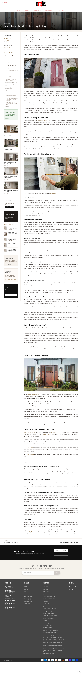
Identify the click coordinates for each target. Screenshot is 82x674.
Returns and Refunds (28, 601)
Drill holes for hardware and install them (11, 77)
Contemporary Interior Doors (49, 596)
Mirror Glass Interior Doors (48, 653)
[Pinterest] (75, 587)
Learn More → (8, 264)
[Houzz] (72, 590)
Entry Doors (45, 601)
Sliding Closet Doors (47, 627)
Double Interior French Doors (49, 599)
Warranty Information (28, 596)
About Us (26, 589)
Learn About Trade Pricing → (10, 280)
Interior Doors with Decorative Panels (51, 610)
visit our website (30, 454)
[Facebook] (72, 587)
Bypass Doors (46, 591)
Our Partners (26, 593)
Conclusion (7, 106)
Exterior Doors (46, 603)
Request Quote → (9, 206)
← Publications (7, 35)
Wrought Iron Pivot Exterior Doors (50, 632)
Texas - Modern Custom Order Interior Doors (52, 635)
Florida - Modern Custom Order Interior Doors (52, 637)
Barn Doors (45, 589)
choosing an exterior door (33, 394)
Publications (49, 10)
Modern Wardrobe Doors (48, 618)
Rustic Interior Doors (47, 625)
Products (26, 10)
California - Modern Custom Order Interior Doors (53, 634)
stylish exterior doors (56, 432)
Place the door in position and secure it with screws (11, 80)
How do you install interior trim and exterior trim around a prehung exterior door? (12, 99)
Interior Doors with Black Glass (49, 608)
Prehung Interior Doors (48, 622)
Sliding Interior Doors (47, 628)
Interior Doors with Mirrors (48, 613)
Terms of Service (27, 598)
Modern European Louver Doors (50, 616)
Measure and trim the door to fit (11, 72)
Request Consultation (61, 550)
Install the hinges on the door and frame (11, 74)
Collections (37, 10)
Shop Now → (7, 118)
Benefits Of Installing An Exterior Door (11, 63)
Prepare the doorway (9, 68)
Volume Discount (27, 605)
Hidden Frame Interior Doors (49, 606)
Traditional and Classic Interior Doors (50, 630)
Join (57, 572)
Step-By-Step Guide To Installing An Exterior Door (11, 66)
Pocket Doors (46, 587)
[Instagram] (69, 590)
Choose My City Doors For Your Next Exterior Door (10, 88)
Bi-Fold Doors (46, 593)
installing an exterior (42, 120)
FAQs (6, 90)
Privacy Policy (27, 603)
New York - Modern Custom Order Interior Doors (53, 640)
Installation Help (27, 587)
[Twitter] (69, 587)
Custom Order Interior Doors (49, 598)
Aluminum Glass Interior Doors (49, 655)
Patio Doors (45, 620)
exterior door (53, 193)
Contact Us (26, 591)
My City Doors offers (29, 432)
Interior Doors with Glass (48, 611)
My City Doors (29, 447)
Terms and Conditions (28, 599)
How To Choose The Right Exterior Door (11, 85)
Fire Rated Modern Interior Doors (50, 605)
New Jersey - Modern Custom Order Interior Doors (54, 639)
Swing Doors (45, 586)
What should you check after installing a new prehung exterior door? (11, 103)
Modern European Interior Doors (50, 615)
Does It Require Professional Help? (11, 82)
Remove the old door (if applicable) (11, 70)
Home (18, 10)
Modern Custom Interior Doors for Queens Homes (53, 648)
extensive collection (46, 434)
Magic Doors (45, 594)
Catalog (25, 586)
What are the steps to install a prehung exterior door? (11, 96)
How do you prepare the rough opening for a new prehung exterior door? (12, 92)
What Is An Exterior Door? (10, 61)
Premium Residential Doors (48, 623)
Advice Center (61, 10)
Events (25, 594)
